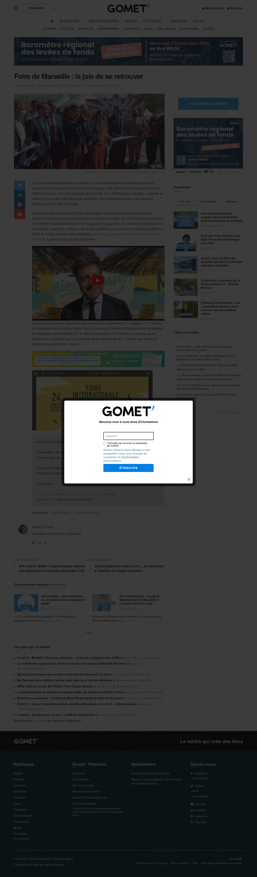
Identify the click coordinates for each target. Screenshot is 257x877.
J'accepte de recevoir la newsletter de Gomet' (127, 444)
